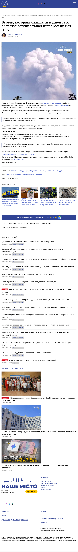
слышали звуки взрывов (51, 103)
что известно (19, 159)
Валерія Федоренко (15, 34)
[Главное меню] (74, 4)
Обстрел (38, 175)
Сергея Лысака (62, 105)
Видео (43, 487)
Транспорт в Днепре (47, 485)
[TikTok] (44, 4)
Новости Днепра (8, 15)
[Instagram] (38, 4)
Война (12, 171)
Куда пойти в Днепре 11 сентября (14, 227)
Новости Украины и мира (49, 483)
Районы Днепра (46, 489)
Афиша (15, 363)
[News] (41, 4)
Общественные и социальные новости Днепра (47, 171)
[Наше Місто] (5, 4)
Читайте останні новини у (37, 217)
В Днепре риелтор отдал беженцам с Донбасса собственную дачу (26, 223)
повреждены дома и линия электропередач (19, 154)
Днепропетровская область (23, 175)
